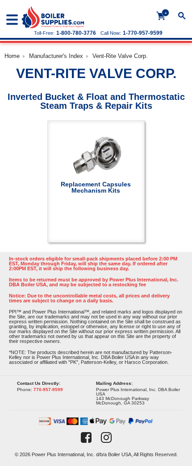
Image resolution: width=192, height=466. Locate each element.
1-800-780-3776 (76, 33)
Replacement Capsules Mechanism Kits (96, 187)
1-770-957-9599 (143, 33)
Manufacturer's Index (56, 56)
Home (12, 56)
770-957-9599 (48, 389)
